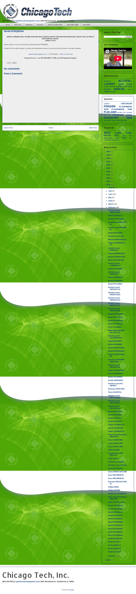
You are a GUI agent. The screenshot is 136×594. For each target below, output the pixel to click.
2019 (108, 168)
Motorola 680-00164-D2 (117, 239)
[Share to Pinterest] (16, 63)
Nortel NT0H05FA (115, 341)
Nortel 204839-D (114, 548)
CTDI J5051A (113, 458)
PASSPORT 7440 (109, 120)
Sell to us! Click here (66, 54)
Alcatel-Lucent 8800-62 (117, 494)
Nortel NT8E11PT (115, 418)
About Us (17, 25)
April (110, 201)
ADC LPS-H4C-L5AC (116, 502)
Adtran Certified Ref (55, 25)
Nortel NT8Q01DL (115, 415)
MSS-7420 (107, 115)
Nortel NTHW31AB (115, 320)
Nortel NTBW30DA (115, 277)
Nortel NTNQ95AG (115, 535)
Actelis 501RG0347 (115, 428)
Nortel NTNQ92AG (115, 525)
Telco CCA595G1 (115, 327)
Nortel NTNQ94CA (115, 538)
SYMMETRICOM (109, 92)
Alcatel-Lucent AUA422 (117, 465)
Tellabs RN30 (113, 487)
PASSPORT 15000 (122, 115)
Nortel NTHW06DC (115, 281)
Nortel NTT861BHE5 (116, 219)
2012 (108, 560)
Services (40, 25)
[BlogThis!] (10, 63)
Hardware (29, 25)
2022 (108, 158)
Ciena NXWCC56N (115, 447)
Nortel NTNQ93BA (115, 529)
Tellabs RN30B (114, 490)
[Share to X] (12, 63)
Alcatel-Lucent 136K (116, 236)
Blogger (71, 590)
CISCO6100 (126, 103)
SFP (130, 138)
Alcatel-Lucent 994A (116, 462)
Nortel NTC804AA (115, 421)
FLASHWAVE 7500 (122, 109)
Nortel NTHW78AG (115, 314)
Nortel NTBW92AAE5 (116, 257)
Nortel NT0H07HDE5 (116, 348)
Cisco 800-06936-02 (116, 478)
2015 (108, 178)
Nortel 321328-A (114, 552)
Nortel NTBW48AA (115, 374)
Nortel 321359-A (114, 542)
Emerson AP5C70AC (116, 389)
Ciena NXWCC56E (115, 440)
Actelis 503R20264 (115, 509)
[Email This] (8, 63)
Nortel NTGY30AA (115, 317)
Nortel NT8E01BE (115, 411)
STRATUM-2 (108, 140)
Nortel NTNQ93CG (115, 532)
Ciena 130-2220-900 (116, 260)
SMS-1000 (123, 120)
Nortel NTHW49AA (115, 324)
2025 (108, 152)
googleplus (128, 4)
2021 (108, 161)
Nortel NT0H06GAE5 (116, 351)
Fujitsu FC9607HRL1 (116, 370)
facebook (120, 4)
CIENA (121, 84)
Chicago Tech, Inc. (35, 575)
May (110, 197)
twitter (124, 4)
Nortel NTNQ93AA (115, 512)
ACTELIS (107, 81)
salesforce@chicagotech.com (27, 21)
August (111, 187)
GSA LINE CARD (72, 25)
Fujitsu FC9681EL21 (116, 431)
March (111, 204)
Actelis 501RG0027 (115, 380)
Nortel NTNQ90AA (115, 519)
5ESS (107, 132)
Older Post (93, 128)
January (111, 556)
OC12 (117, 138)
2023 (108, 155)
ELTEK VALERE (109, 86)
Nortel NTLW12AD (115, 468)
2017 (108, 175)
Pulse (130, 89)
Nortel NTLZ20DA (115, 284)
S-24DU (117, 120)
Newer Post (8, 128)
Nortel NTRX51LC (115, 216)
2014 (108, 181)
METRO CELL (121, 112)
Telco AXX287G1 (114, 392)
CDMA (118, 133)
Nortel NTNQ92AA (115, 505)
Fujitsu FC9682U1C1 (116, 425)
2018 (108, 171)
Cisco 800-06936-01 (116, 475)
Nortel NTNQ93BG (115, 522)
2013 (108, 185)
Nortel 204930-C (114, 545)
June (110, 194)
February (112, 207)
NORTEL (119, 89)
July (110, 191)
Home (8, 25)
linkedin (133, 4)
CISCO (129, 84)
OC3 (124, 138)
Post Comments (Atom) (54, 133)
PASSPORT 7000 (118, 117)
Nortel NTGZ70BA (115, 233)
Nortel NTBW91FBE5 (116, 253)
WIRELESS (115, 140)
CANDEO (107, 104)
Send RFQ (86, 25)
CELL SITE (127, 135)
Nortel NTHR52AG (115, 269)
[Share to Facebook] (14, 63)
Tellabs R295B (114, 450)
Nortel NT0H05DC (115, 344)
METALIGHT (108, 138)
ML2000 (129, 112)
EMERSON (120, 86)
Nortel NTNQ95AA (115, 515)
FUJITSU (107, 89)
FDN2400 (109, 106)
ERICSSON (128, 86)
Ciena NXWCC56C (115, 443)
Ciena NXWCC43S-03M (117, 472)
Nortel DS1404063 (115, 377)
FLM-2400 (110, 112)
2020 (108, 165)
